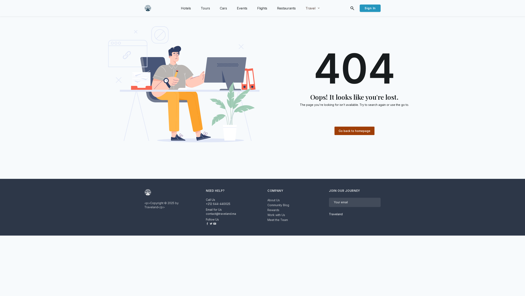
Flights (262, 8)
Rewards (273, 210)
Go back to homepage (354, 131)
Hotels (186, 8)
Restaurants (286, 8)
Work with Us (276, 215)
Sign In (370, 8)
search (352, 8)
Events (242, 8)
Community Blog (278, 205)
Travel (313, 8)
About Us (273, 200)
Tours (205, 8)
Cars (223, 8)
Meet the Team (277, 220)
